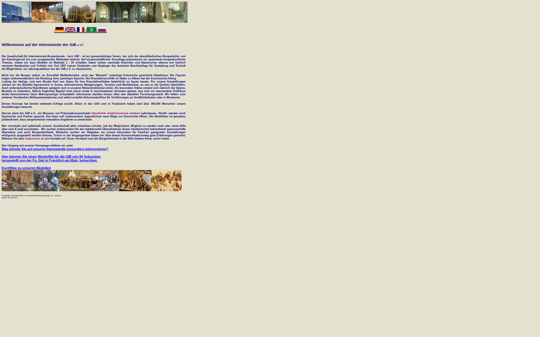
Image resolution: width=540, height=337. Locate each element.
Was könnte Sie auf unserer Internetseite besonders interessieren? (55, 149)
